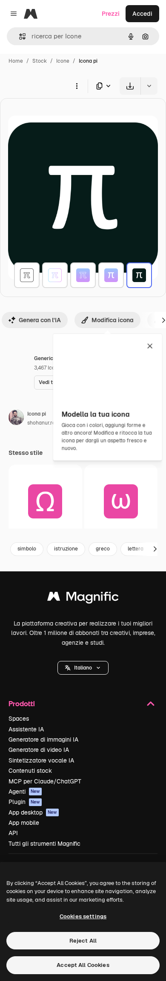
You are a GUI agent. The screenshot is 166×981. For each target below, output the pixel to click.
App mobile (24, 823)
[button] (83, 668)
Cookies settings (83, 916)
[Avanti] (155, 549)
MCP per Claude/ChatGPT (45, 781)
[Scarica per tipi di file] (104, 86)
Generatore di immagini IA (43, 739)
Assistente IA (26, 729)
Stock (39, 61)
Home (16, 61)
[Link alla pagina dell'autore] (16, 419)
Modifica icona (113, 320)
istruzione (66, 548)
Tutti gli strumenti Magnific (44, 843)
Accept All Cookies (83, 965)
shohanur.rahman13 (50, 422)
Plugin (24, 802)
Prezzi (111, 13)
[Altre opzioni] (76, 85)
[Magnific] (83, 598)
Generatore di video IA (39, 750)
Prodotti (22, 703)
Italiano (83, 667)
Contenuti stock (30, 770)
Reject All (83, 940)
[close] (150, 346)
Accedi (142, 13)
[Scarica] (130, 86)
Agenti (24, 791)
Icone (62, 61)
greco (103, 548)
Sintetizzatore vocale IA (41, 760)
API (13, 833)
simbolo (26, 548)
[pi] (27, 275)
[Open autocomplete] (19, 36)
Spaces (19, 718)
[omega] (45, 502)
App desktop (33, 812)
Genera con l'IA (40, 320)
